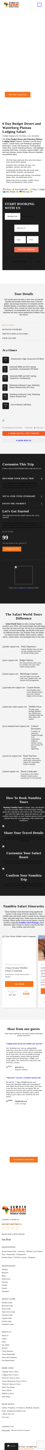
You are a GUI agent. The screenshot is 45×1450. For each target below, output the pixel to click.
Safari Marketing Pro (27, 1449)
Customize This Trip (12, 549)
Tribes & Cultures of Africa (11, 1384)
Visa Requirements (8, 1360)
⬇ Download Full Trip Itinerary (23, 433)
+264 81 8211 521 (24, 591)
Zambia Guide (7, 1321)
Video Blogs (6, 1397)
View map (5, 1417)
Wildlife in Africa (8, 1393)
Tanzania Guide (7, 1315)
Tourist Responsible (8, 1354)
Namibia (5, 1269)
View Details (19, 984)
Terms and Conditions (9, 1357)
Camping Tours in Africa (10, 1372)
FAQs (4, 1342)
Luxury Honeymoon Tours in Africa (14, 1381)
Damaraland (10, 1254)
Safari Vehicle (6, 1390)
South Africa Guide (8, 1312)
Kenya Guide (6, 1309)
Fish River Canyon (20, 1257)
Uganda (4, 1285)
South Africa (6, 1279)
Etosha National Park (9, 1251)
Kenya (4, 1276)
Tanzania (5, 1282)
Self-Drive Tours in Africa (11, 1378)
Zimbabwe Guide (8, 1324)
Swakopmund (20, 1254)
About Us (5, 1335)
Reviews (4, 1348)
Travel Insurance (7, 1351)
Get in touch (6, 1430)
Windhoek (31, 1257)
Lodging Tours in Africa (10, 1375)
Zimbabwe (5, 1291)
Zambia (4, 1288)
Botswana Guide (7, 1306)
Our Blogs (6, 1239)
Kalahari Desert (7, 1257)
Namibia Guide (7, 1303)
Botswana (5, 1273)
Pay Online (5, 1345)
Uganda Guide (7, 1318)
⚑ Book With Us (23, 440)
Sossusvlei (21, 1251)
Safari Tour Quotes (8, 1387)
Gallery (4, 1339)
